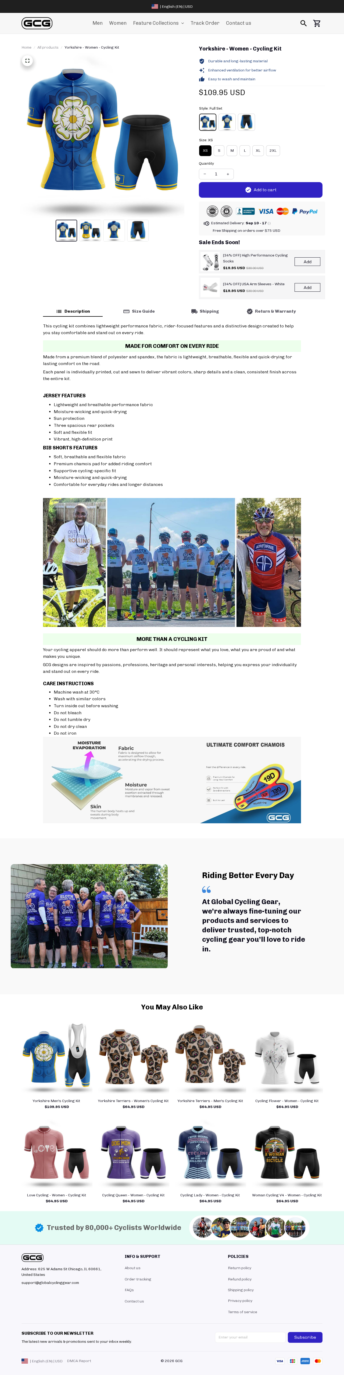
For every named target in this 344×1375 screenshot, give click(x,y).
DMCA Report (79, 1361)
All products (48, 47)
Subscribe (305, 1337)
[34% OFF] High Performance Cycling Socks (255, 258)
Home (26, 47)
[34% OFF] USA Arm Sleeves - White (254, 284)
